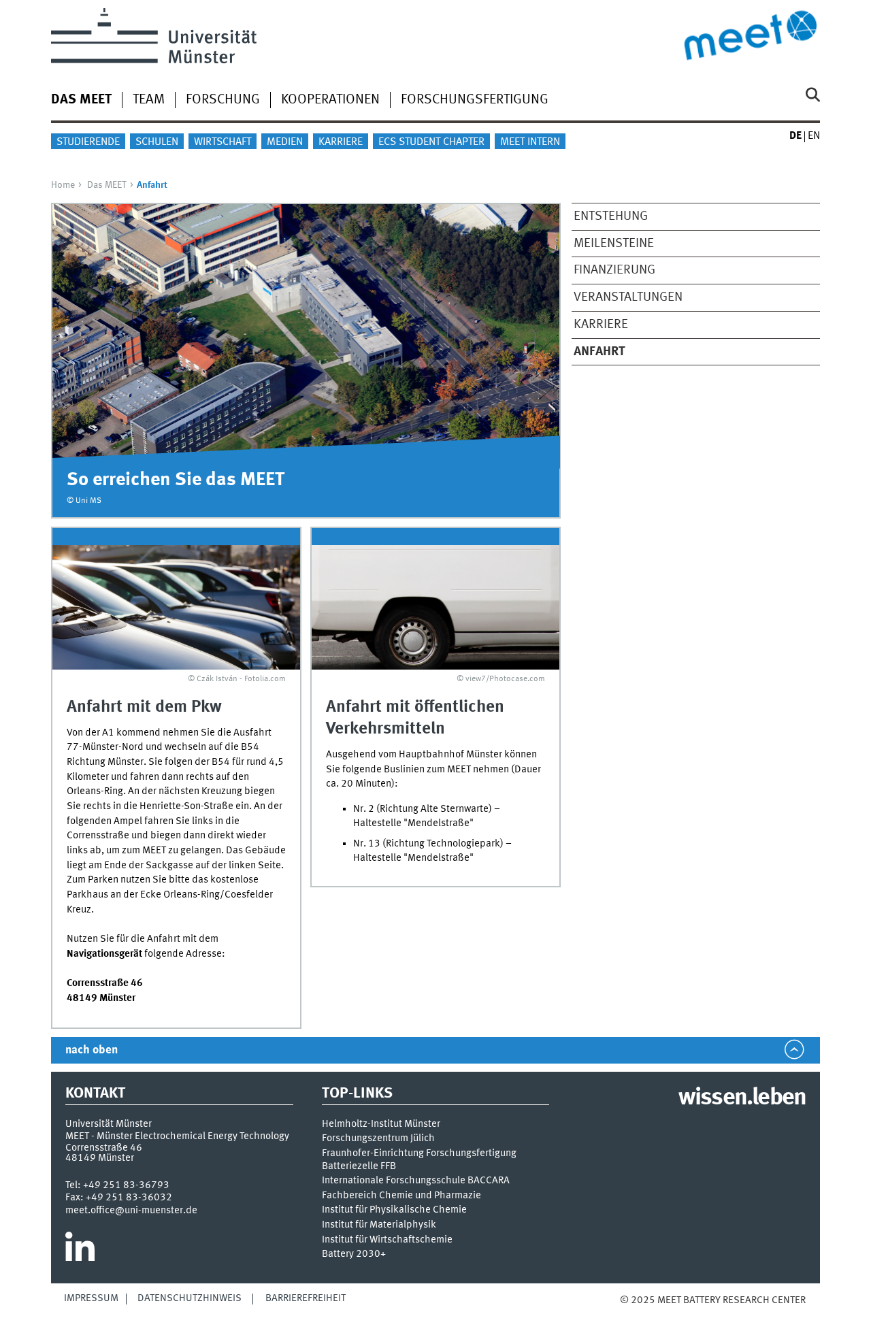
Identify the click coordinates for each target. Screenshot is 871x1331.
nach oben (91, 1050)
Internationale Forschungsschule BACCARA (416, 1181)
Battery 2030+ (354, 1254)
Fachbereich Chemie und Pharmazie (401, 1196)
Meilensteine (614, 243)
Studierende (88, 142)
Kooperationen (330, 100)
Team (149, 100)
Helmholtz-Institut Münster (381, 1124)
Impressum (91, 1298)
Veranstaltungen (628, 297)
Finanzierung (614, 270)
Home (63, 185)
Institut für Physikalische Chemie (394, 1210)
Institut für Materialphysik (379, 1225)
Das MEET (81, 100)
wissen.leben (742, 1098)
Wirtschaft (222, 142)
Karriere (340, 142)
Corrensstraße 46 (103, 1148)
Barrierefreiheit (305, 1298)
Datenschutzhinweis (189, 1298)
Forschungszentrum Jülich (378, 1139)
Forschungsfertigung (474, 100)
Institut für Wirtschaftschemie (387, 1240)
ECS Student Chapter (431, 142)
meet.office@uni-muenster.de (131, 1210)
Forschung (223, 100)
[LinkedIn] (80, 1252)
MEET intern (530, 142)
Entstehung (611, 216)
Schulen (156, 142)
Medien (285, 142)
